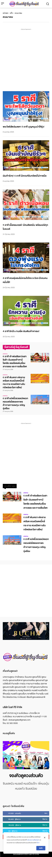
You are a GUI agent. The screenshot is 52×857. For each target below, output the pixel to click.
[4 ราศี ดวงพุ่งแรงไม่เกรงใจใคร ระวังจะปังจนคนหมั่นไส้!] (26, 258)
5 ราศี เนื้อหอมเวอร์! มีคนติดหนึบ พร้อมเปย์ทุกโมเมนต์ (25, 227)
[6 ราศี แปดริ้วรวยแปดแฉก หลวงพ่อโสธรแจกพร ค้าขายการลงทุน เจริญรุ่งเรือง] (40, 399)
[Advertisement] (26, 57)
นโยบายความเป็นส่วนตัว (33, 840)
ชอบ (45, 813)
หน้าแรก (5, 13)
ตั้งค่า (38, 843)
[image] (26, 755)
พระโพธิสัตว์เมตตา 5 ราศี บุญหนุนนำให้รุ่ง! (24, 127)
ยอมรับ (41, 848)
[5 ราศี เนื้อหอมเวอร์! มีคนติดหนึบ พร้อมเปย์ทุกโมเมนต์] (26, 204)
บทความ (6, 119)
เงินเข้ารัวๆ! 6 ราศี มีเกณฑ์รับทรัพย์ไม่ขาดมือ (24, 176)
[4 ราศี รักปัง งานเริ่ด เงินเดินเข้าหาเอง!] (26, 311)
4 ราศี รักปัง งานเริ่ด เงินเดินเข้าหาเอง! (21, 331)
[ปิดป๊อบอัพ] (44, 837)
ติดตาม (45, 819)
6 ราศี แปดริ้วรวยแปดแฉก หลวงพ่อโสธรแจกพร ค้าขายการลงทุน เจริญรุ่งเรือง (15, 403)
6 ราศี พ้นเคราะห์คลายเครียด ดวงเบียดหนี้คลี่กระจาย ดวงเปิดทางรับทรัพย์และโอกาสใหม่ (14, 382)
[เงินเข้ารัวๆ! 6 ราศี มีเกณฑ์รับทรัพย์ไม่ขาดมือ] (26, 155)
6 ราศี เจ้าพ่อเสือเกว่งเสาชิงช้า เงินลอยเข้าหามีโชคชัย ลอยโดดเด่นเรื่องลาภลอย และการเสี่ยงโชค (15, 361)
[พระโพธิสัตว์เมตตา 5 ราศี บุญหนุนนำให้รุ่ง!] (26, 106)
